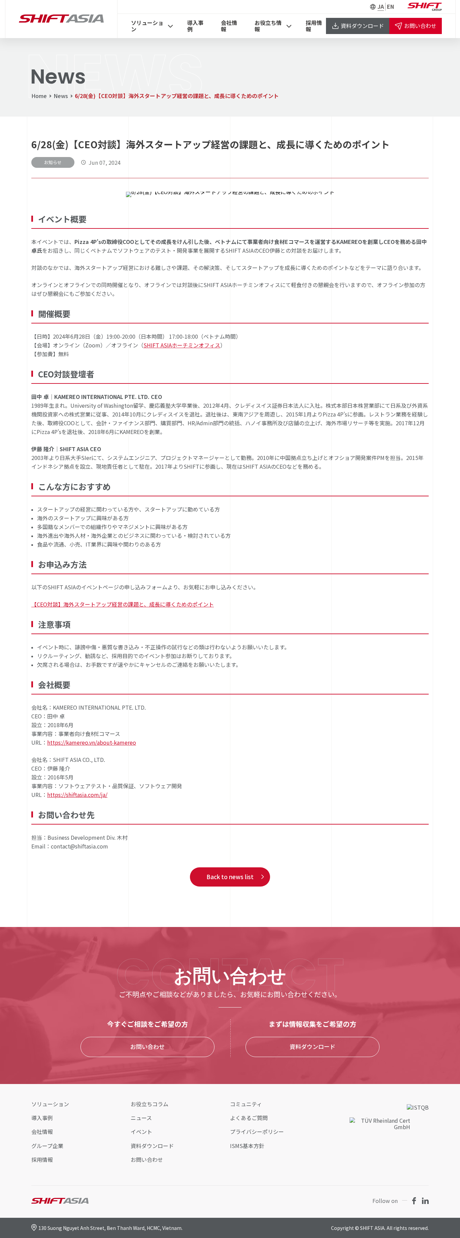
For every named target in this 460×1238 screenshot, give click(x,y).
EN (390, 6)
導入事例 (195, 26)
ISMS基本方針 (247, 1146)
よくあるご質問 (249, 1118)
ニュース (141, 1118)
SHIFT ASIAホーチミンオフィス (181, 345)
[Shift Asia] (61, 19)
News (61, 96)
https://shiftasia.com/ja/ (77, 795)
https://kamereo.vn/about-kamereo (91, 742)
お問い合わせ (420, 26)
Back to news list (230, 876)
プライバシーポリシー (257, 1131)
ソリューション (147, 26)
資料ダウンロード (362, 26)
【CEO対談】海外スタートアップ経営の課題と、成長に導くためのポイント (122, 604)
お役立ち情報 (268, 26)
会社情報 (229, 26)
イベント (141, 1131)
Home (39, 96)
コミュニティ (246, 1104)
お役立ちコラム (149, 1104)
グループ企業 (47, 1146)
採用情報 (314, 26)
